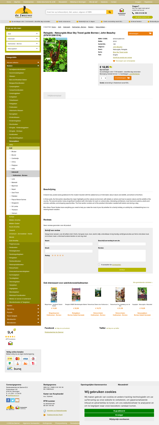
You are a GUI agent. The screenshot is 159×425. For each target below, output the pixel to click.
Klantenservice (28, 2)
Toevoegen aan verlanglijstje (125, 61)
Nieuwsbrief (63, 2)
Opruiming (10, 309)
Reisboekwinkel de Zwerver (54, 332)
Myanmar (14, 186)
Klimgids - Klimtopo (15, 131)
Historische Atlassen (16, 110)
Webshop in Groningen (78, 2)
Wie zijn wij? (93, 2)
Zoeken (109, 12)
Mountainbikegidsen (16, 138)
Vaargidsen (13, 285)
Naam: (47, 240)
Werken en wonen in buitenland (20, 299)
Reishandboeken (15, 261)
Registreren (148, 2)
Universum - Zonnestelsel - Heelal (20, 234)
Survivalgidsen (14, 275)
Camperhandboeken (16, 90)
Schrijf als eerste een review (122, 57)
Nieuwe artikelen (12, 62)
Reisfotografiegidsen (16, 254)
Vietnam (14, 213)
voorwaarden (116, 264)
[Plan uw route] (17, 400)
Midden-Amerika (14, 220)
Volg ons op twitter (113, 328)
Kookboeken (13, 134)
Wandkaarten (11, 319)
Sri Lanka (14, 206)
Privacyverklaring (61, 423)
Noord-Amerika (14, 227)
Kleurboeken (13, 124)
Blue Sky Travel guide (120, 52)
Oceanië (12, 230)
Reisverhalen (13, 268)
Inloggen (138, 2)
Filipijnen (14, 165)
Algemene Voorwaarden (31, 423)
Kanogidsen (13, 114)
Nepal (13, 189)
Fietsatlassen (13, 100)
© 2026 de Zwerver (13, 423)
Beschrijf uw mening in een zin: (109, 240)
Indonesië (14, 172)
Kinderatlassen (14, 117)
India (13, 168)
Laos (13, 179)
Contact (113, 2)
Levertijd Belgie (134, 74)
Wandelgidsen (14, 292)
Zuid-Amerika (13, 240)
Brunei (13, 155)
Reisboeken (13, 247)
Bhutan (13, 151)
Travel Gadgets (12, 316)
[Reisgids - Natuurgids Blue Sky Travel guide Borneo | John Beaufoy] (55, 54)
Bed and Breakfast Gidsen (18, 80)
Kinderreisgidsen (15, 121)
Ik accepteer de (111, 264)
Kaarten (9, 305)
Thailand (14, 210)
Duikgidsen (13, 97)
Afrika (11, 145)
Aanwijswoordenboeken (17, 69)
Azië (10, 148)
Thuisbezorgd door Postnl (54, 415)
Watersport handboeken (17, 295)
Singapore (15, 203)
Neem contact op (143, 17)
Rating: (47, 255)
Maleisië (14, 182)
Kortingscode (47, 423)
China (13, 162)
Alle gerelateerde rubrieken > (143, 282)
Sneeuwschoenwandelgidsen (19, 271)
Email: (47, 248)
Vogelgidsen (13, 288)
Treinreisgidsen (14, 281)
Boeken (9, 66)
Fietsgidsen (13, 103)
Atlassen (12, 76)
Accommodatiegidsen (16, 73)
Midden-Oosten (14, 223)
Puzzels (9, 312)
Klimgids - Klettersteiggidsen (19, 127)
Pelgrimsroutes (14, 244)
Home (9, 2)
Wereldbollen (11, 323)
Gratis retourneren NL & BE (46, 2)
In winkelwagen (120, 78)
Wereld (11, 237)
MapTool (17, 2)
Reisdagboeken (14, 251)
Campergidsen (14, 86)
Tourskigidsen (14, 278)
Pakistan (14, 196)
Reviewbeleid (75, 423)
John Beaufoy (117, 47)
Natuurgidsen (14, 141)
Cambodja (15, 158)
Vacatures (104, 2)
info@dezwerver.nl (13, 395)
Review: (101, 248)
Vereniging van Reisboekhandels (57, 410)
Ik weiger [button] (119, 415)
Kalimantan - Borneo (19, 175)
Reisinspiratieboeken (16, 264)
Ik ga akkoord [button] (119, 411)
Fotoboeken (13, 107)
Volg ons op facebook (63, 328)
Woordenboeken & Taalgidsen (19, 302)
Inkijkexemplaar (54, 95)
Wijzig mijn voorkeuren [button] (119, 419)
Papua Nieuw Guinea (18, 199)
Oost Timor (15, 192)
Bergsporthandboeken (16, 83)
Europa (11, 216)
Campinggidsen (14, 93)
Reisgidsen (13, 258)
